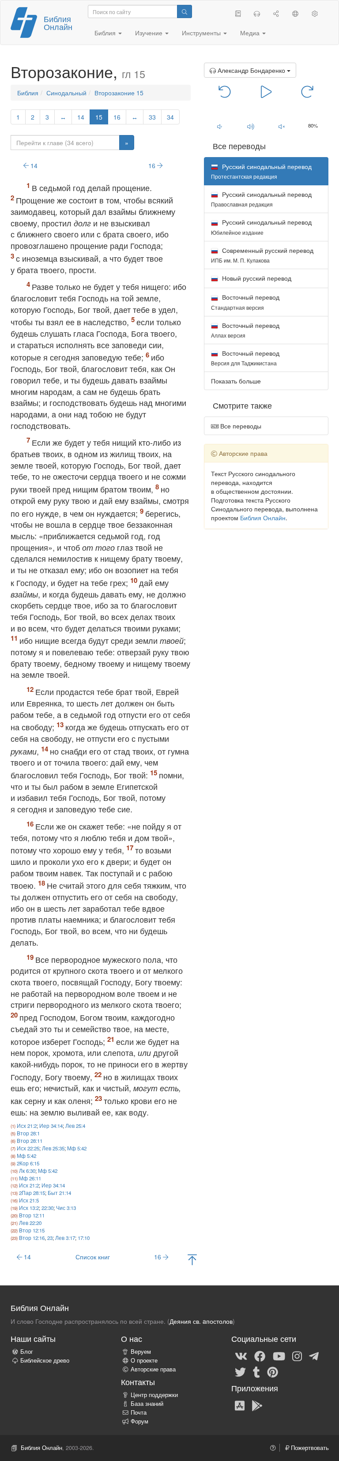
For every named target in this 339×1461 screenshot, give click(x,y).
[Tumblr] (256, 1371)
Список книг (92, 1256)
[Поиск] (184, 11)
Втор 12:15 (32, 1230)
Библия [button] (105, 32)
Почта (139, 1412)
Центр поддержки (154, 1395)
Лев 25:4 (75, 1125)
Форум (139, 1421)
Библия (27, 92)
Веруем (141, 1352)
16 (117, 117)
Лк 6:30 (27, 1170)
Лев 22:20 (30, 1222)
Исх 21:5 (29, 1200)
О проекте (144, 1360)
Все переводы (239, 425)
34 (170, 117)
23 (50, 1237)
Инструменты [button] (202, 32)
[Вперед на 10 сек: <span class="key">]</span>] (307, 91)
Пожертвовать (309, 1448)
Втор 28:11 (29, 1140)
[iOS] (240, 1405)
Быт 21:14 (59, 1192)
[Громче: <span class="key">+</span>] (250, 126)
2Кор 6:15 (28, 1163)
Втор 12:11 (32, 1215)
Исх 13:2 (29, 1207)
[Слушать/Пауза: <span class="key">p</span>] (266, 91)
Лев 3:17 (65, 1237)
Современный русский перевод (262, 255)
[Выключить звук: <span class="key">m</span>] (282, 126)
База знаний (147, 1404)
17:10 (84, 1237)
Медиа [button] (250, 32)
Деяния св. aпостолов (201, 1321)
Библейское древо (44, 1360)
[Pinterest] (272, 1371)
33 (152, 117)
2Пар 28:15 (32, 1192)
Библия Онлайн (58, 22)
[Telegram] (314, 1355)
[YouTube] (279, 1355)
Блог (26, 1352)
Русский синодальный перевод (261, 199)
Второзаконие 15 (118, 92)
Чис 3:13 (66, 1207)
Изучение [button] (149, 32)
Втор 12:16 (32, 1237)
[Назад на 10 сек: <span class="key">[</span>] (225, 91)
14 (80, 117)
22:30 (47, 1207)
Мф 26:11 (30, 1178)
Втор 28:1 (28, 1133)
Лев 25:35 (53, 1148)
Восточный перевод (245, 302)
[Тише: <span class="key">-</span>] (219, 126)
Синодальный (66, 92)
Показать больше (236, 380)
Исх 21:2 (27, 1125)
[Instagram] (297, 1355)
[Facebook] (259, 1355)
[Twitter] (240, 1371)
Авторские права (153, 1369)
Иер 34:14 (51, 1125)
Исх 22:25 (28, 1148)
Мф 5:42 (77, 1148)
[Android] (257, 1405)
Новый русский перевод (255, 278)
